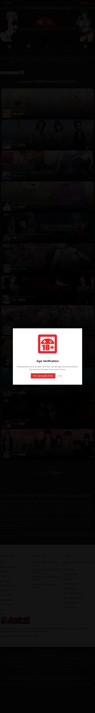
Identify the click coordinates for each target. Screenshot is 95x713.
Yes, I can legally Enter (43, 376)
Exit (60, 376)
